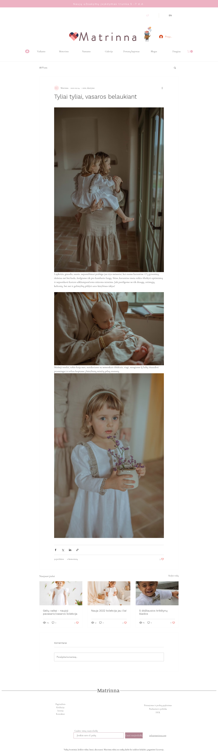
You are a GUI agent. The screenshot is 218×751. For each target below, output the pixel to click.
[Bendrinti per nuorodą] (77, 549)
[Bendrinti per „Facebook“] (55, 549)
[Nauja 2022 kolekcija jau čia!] (109, 593)
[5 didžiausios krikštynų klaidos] (157, 593)
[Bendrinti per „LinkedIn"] (70, 549)
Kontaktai (60, 714)
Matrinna (108, 690)
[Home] (27, 51)
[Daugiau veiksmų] (162, 88)
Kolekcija (60, 707)
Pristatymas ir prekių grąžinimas (158, 705)
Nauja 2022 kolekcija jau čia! (108, 610)
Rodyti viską (173, 575)
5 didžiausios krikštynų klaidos (153, 612)
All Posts (43, 67)
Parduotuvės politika (158, 709)
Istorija (60, 710)
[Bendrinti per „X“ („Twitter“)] (62, 549)
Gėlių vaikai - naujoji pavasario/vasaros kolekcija (60, 612)
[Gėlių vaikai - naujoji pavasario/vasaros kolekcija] (60, 593)
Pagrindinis (60, 704)
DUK (158, 712)
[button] (190, 51)
